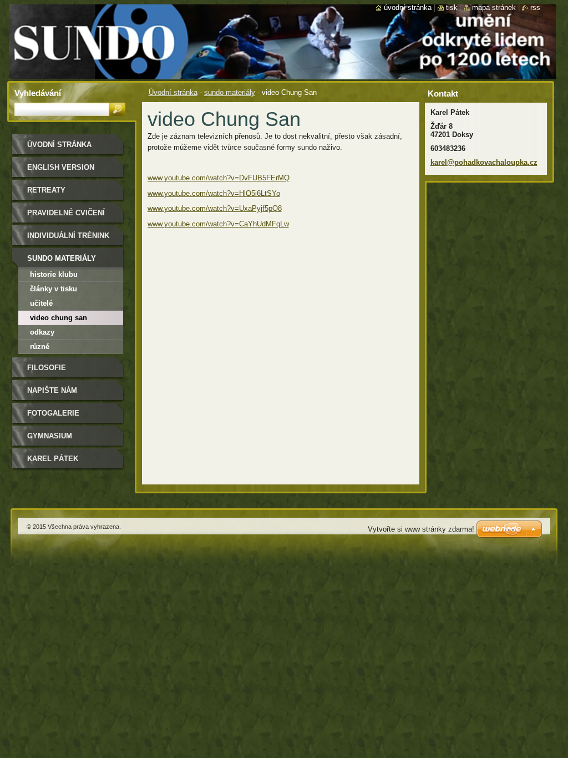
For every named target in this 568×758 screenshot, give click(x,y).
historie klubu (54, 274)
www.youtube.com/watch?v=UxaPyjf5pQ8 (215, 208)
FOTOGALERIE (53, 413)
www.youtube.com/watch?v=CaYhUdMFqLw (218, 224)
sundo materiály (229, 92)
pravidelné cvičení (66, 213)
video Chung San (58, 318)
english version (60, 167)
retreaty (46, 190)
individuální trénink (68, 235)
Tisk (452, 7)
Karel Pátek (52, 458)
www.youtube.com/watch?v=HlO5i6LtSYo (214, 193)
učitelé (41, 303)
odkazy (42, 332)
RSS (535, 7)
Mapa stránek (494, 7)
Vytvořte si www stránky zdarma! (421, 529)
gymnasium (49, 436)
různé (39, 346)
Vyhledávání (37, 93)
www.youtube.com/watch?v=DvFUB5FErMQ (219, 178)
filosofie (46, 367)
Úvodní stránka (173, 92)
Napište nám (52, 390)
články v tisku (53, 289)
